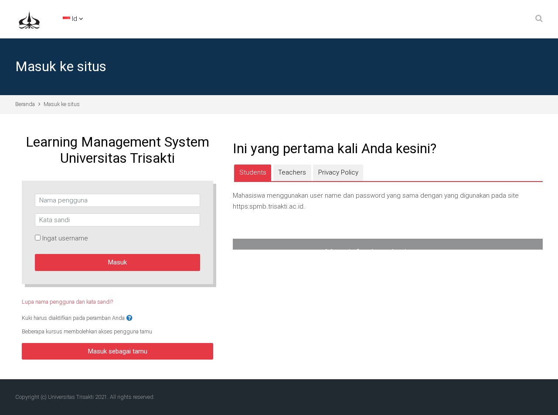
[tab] (252, 173)
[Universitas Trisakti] (29, 19)
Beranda (25, 104)
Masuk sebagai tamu (117, 351)
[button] (129, 318)
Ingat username (65, 238)
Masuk (117, 262)
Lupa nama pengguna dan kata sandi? (67, 301)
